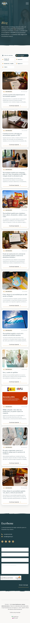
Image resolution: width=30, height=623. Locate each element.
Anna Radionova (16, 604)
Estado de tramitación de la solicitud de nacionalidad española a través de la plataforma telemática (14, 255)
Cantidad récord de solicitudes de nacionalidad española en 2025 (12, 134)
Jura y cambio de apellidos (10, 372)
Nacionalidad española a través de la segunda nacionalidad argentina (13, 334)
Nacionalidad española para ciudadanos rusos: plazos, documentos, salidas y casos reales (15, 214)
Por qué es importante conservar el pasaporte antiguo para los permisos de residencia (14, 452)
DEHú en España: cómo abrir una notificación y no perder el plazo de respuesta (13, 411)
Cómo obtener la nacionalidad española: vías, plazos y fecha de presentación (14, 492)
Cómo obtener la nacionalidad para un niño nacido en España (15, 295)
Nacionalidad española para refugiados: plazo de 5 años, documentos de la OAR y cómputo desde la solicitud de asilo (14, 174)
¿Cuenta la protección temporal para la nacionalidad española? (14, 95)
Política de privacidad (15, 612)
